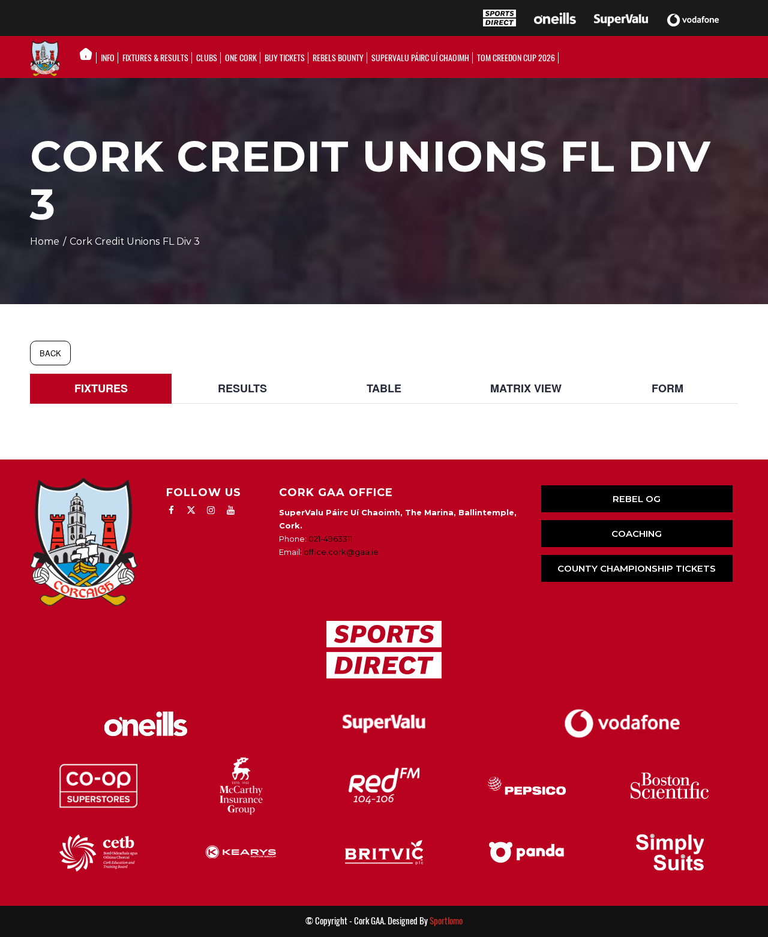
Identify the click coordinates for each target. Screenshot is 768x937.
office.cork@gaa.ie (341, 552)
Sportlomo (446, 921)
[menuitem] (89, 58)
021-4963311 (330, 538)
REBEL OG (637, 498)
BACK (50, 353)
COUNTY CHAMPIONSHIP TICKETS (636, 568)
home (44, 241)
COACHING (636, 533)
